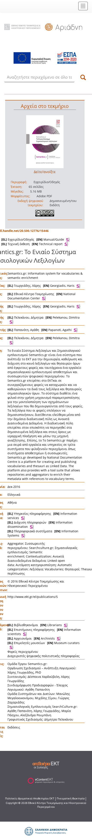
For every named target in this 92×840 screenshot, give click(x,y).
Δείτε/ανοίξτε (45, 171)
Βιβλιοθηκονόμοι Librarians (34, 625)
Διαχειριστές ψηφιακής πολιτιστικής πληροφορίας (43, 656)
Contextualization (38, 556)
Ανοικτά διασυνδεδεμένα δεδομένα (35, 558)
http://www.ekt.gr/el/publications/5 (32, 597)
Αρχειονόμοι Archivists (31, 638)
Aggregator (15, 543)
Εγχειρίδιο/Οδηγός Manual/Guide (32, 239)
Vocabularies (54, 569)
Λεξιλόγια (36, 569)
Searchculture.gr (41, 548)
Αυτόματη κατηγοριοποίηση (36, 565)
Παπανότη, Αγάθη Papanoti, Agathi (39, 330)
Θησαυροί (72, 569)
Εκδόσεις (13, 727)
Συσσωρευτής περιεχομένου (26, 545)
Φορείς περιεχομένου (22, 652)
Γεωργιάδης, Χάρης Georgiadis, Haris (40, 286)
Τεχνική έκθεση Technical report (31, 244)
